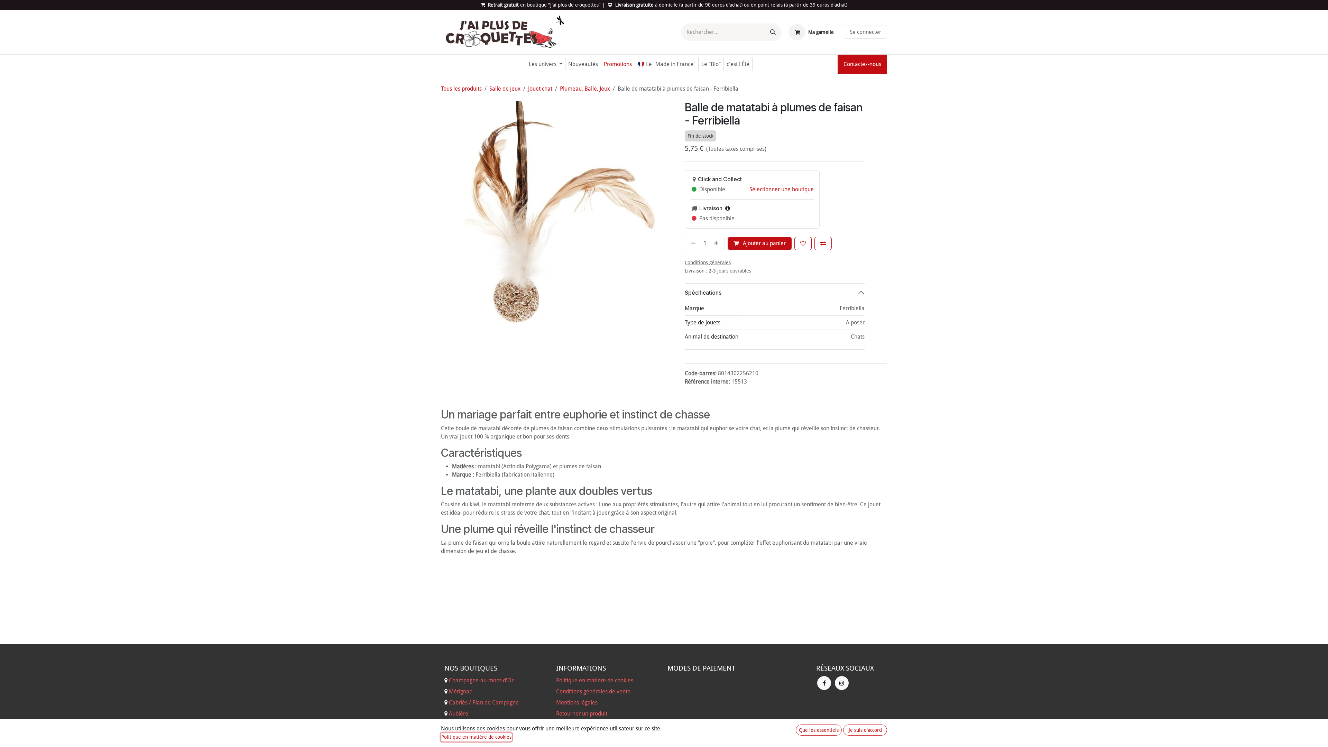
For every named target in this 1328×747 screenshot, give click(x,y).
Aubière (458, 713)
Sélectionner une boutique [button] (781, 189)
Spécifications (703, 292)
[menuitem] (545, 64)
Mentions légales (577, 702)
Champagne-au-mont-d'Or (481, 680)
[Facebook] (824, 683)
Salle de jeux (504, 88)
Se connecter (865, 32)
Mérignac (460, 691)
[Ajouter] (718, 243)
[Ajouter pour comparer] (823, 243)
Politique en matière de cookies (594, 680)
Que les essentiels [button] (819, 730)
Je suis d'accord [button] (865, 730)
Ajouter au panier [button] (763, 243)
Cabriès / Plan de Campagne (484, 702)
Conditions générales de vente (593, 691)
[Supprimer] (692, 243)
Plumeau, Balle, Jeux (585, 88)
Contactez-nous (862, 64)
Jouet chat (540, 88)
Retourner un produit (581, 713)
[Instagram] (842, 683)
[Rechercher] (773, 32)
